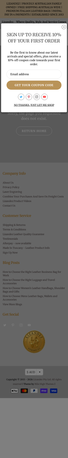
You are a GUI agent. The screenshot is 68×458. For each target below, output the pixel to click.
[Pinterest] (29, 97)
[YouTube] (44, 97)
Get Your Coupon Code (34, 85)
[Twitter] (21, 97)
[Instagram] (37, 97)
